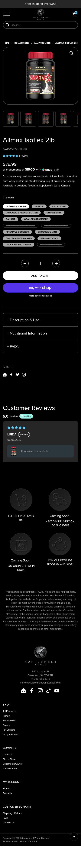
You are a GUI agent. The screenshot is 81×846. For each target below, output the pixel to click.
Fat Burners (9, 730)
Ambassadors (10, 768)
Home (6, 43)
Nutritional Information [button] (27, 333)
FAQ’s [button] (13, 346)
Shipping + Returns (12, 813)
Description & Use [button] (23, 320)
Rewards (7, 793)
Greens (6, 725)
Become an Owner (12, 764)
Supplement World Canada (35, 838)
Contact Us (9, 822)
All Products (42, 43)
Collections (21, 43)
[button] (74, 14)
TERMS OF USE (10, 841)
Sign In (6, 788)
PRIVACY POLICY (28, 841)
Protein (6, 716)
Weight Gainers (11, 734)
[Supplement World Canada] (40, 14)
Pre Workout (9, 720)
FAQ (5, 818)
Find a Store (9, 759)
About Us (8, 754)
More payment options (40, 295)
